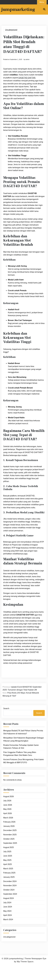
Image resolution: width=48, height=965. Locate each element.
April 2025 (7, 864)
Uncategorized (11, 30)
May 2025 (7, 860)
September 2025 (10, 843)
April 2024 (7, 915)
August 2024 (8, 898)
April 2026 (7, 813)
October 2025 (8, 839)
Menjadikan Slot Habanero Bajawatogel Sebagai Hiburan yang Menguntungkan (23, 739)
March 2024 (8, 919)
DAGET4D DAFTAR (26, 78)
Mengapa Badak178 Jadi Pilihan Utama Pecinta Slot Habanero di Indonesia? (23, 732)
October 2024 (8, 890)
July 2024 (7, 903)
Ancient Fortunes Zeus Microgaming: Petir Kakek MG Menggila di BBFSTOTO (23, 761)
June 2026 (7, 805)
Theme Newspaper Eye (35, 959)
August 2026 (8, 796)
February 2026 (9, 822)
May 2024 (7, 911)
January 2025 (9, 877)
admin (27, 59)
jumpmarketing (18, 9)
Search (6, 708)
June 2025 (7, 856)
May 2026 (7, 809)
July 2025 (7, 852)
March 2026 (8, 818)
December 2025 (10, 830)
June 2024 (7, 907)
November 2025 (10, 835)
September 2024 (10, 894)
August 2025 (8, 847)
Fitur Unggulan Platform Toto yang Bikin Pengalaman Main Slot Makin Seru (19, 753)
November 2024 (10, 886)
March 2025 (8, 869)
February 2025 (9, 873)
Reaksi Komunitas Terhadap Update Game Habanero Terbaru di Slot (21, 746)
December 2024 (10, 881)
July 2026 (7, 801)
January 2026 (9, 826)
